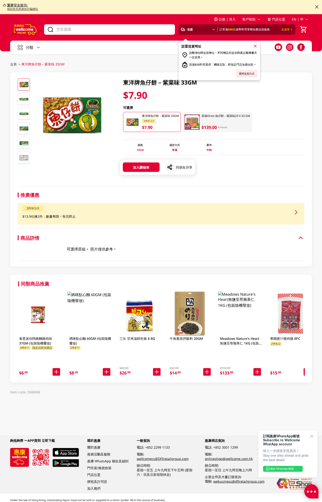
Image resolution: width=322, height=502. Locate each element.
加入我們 (93, 488)
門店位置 (278, 19)
